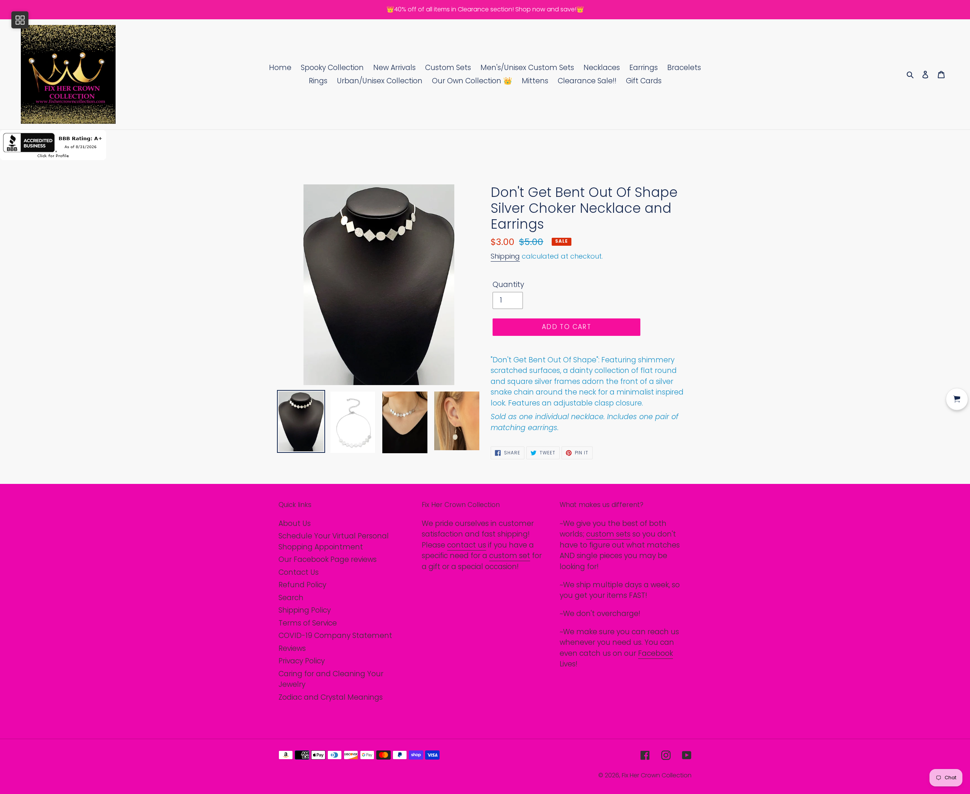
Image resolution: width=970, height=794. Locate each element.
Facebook (655, 653)
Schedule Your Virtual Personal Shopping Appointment (333, 541)
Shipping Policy (304, 610)
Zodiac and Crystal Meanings (330, 697)
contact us (466, 545)
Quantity (508, 284)
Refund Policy (302, 585)
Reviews (292, 648)
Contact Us (298, 572)
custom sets (608, 534)
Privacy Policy (301, 661)
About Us (294, 523)
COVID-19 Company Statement (335, 635)
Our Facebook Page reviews (327, 559)
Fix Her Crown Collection (657, 775)
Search (291, 598)
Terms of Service (307, 623)
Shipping (505, 256)
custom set (509, 556)
